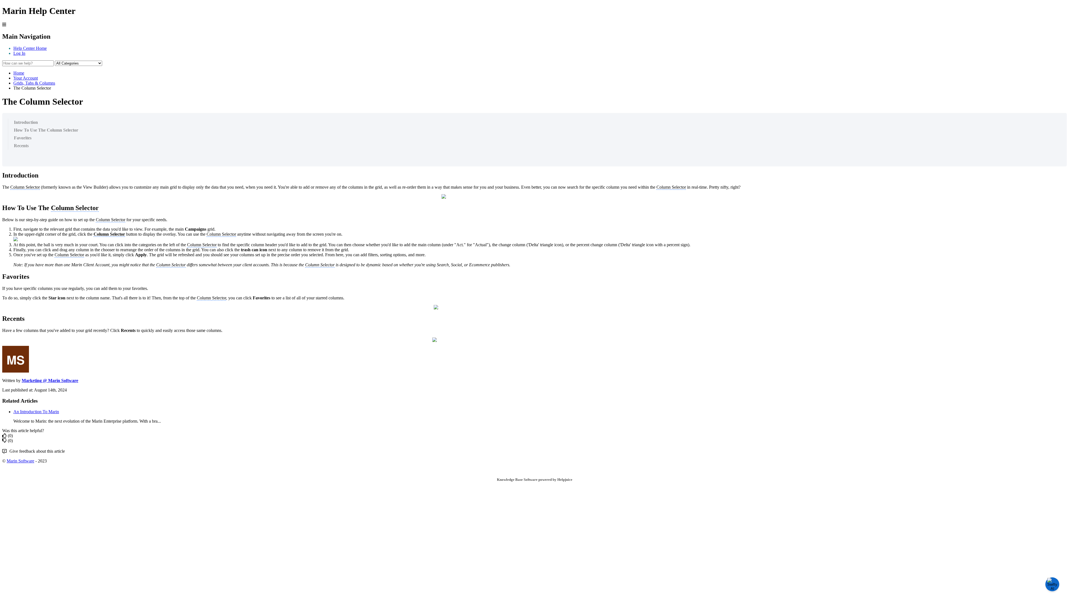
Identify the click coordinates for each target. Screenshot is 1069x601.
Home (18, 73)
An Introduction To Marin (36, 411)
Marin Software (20, 461)
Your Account (25, 78)
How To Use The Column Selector (46, 130)
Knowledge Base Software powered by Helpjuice (534, 479)
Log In (19, 53)
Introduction (26, 122)
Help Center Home (30, 48)
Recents (21, 145)
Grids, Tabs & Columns (34, 83)
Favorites (22, 138)
